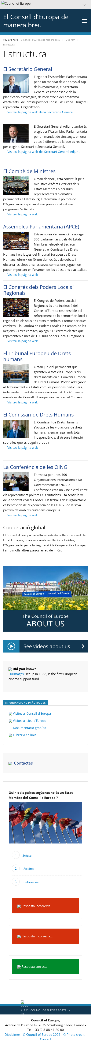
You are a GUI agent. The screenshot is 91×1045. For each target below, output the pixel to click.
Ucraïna (28, 868)
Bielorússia (30, 882)
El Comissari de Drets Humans (38, 414)
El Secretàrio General (27, 68)
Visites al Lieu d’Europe (29, 720)
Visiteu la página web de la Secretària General (40, 112)
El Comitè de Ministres (29, 171)
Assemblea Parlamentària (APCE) (41, 226)
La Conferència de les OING (35, 466)
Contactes (23, 763)
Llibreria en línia (24, 735)
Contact (45, 1039)
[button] (45, 4)
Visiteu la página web (22, 214)
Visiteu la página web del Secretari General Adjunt (43, 151)
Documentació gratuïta (29, 728)
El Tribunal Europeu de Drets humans (37, 356)
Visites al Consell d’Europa (32, 713)
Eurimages (16, 674)
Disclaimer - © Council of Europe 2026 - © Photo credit (45, 1034)
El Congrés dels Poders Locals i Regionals (38, 289)
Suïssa (27, 855)
